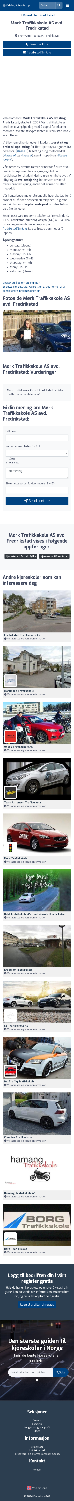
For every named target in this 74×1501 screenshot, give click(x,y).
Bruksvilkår (37, 1446)
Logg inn (37, 1423)
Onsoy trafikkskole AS (18, 747)
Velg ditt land (39, 1488)
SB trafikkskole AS (16, 1026)
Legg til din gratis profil (37, 1427)
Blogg (37, 1430)
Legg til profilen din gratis (37, 1305)
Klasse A (26, 155)
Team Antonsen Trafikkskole (22, 802)
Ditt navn (11, 431)
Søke (62, 1372)
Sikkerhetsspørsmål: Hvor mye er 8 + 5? (30, 483)
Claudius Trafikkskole (18, 1137)
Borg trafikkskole (15, 1249)
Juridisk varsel (37, 1450)
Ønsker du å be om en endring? (21, 283)
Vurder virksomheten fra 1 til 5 (24, 446)
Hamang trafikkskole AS (20, 1193)
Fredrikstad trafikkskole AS (22, 635)
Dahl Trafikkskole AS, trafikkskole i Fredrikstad (34, 914)
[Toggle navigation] (67, 5)
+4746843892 (38, 44)
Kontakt (37, 1469)
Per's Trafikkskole (15, 858)
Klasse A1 (10, 155)
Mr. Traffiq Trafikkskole (19, 1081)
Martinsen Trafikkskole (19, 691)
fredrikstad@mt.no (39, 52)
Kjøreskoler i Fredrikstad (39, 15)
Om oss (37, 1420)
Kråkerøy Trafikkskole (18, 970)
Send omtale (39, 500)
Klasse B (22, 151)
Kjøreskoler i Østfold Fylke (21, 556)
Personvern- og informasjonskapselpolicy (37, 1453)
